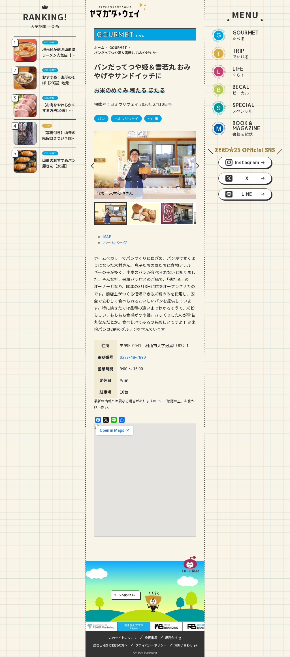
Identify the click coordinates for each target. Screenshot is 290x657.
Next (197, 166)
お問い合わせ (183, 645)
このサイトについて (123, 637)
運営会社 (171, 637)
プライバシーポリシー (151, 645)
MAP (107, 236)
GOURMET (118, 47)
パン (101, 118)
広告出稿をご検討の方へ (110, 645)
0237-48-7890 (133, 357)
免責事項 (151, 637)
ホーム (99, 47)
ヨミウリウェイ (126, 118)
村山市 (153, 118)
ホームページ (115, 242)
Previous (92, 166)
